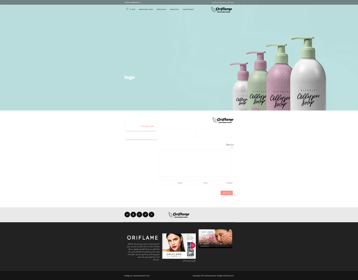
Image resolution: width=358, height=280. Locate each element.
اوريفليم (147, 126)
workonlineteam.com (141, 276)
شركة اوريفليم (174, 9)
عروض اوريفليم (161, 9)
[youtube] (133, 214)
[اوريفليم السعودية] (221, 9)
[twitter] (145, 214)
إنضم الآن (156, 260)
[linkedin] (127, 214)
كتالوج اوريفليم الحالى (189, 261)
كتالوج (152, 126)
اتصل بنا (132, 9)
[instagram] (139, 214)
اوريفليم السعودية (188, 9)
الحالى (142, 126)
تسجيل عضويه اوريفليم (146, 9)
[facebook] (151, 214)
